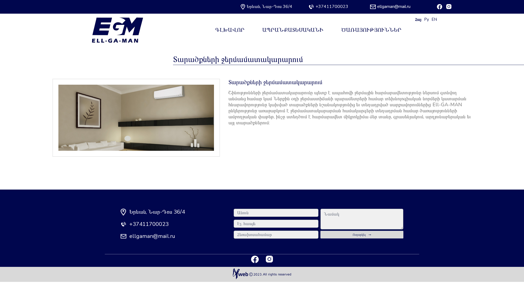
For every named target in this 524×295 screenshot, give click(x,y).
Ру (426, 19)
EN (434, 19)
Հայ (418, 19)
